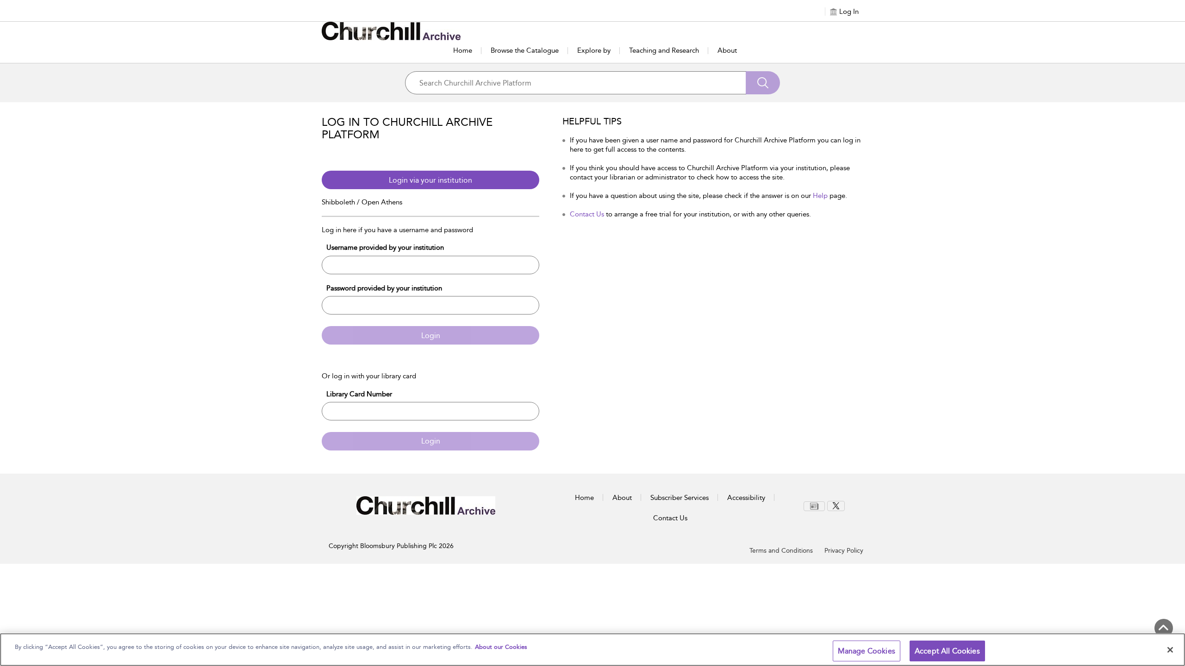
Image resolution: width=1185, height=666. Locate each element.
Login (430, 335)
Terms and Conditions (781, 551)
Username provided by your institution (385, 247)
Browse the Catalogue (525, 50)
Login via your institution (430, 180)
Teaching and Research (664, 50)
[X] (836, 506)
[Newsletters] (814, 506)
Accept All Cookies (947, 651)
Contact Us (587, 214)
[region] (592, 649)
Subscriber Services (679, 497)
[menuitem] (815, 506)
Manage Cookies (866, 651)
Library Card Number (359, 394)
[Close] (1170, 650)
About (727, 50)
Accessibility (746, 497)
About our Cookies (501, 646)
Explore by (594, 50)
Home (462, 50)
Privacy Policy (843, 551)
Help (820, 195)
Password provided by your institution (384, 288)
